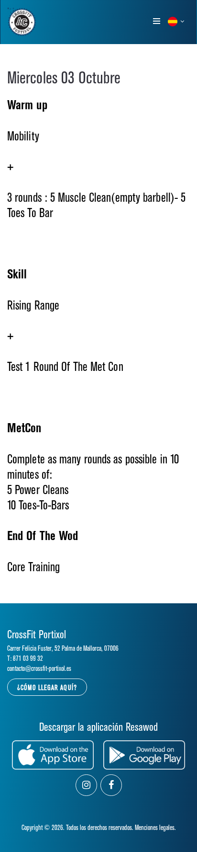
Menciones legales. (155, 828)
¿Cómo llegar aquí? (47, 688)
